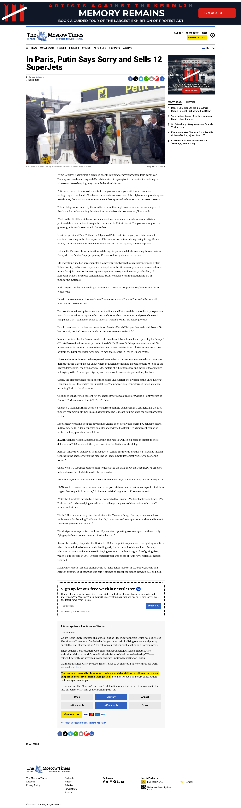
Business (74, 48)
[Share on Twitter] (135, 78)
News (34, 48)
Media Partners (149, 778)
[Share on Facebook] (130, 78)
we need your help (71, 667)
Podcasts (114, 48)
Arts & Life (100, 48)
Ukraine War (47, 48)
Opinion (86, 48)
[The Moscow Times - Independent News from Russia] (54, 35)
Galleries (69, 785)
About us (30, 781)
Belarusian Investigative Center (159, 788)
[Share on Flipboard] (156, 78)
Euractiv (189, 782)
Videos (68, 781)
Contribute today (197, 37)
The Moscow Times (36, 778)
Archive (127, 48)
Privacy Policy (84, 611)
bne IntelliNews (155, 782)
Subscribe (153, 606)
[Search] (214, 48)
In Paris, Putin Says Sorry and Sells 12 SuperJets (94, 63)
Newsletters (71, 789)
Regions (61, 48)
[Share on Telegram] (140, 78)
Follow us (108, 778)
